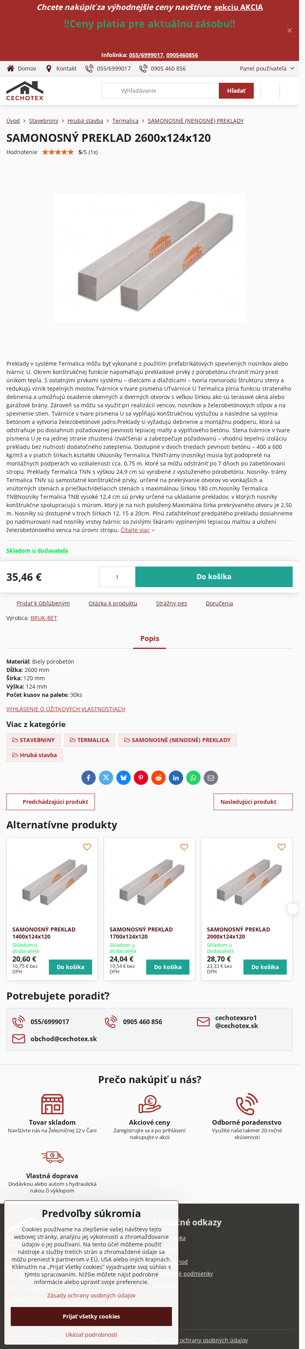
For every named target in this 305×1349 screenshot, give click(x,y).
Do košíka (214, 576)
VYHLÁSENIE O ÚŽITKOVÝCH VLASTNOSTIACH (65, 709)
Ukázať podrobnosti (92, 1334)
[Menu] (289, 91)
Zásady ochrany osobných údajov (204, 1340)
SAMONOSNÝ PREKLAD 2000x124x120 (238, 932)
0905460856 (182, 55)
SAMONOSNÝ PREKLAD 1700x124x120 (141, 932)
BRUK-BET (44, 618)
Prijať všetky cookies (91, 1316)
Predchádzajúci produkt (55, 801)
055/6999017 (146, 55)
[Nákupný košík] (270, 91)
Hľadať (236, 90)
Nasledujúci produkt (248, 801)
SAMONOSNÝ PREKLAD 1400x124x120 (43, 932)
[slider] (58, 152)
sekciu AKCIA (238, 7)
